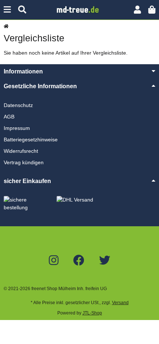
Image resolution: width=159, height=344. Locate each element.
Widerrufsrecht (21, 151)
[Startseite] (6, 26)
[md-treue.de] (79, 9)
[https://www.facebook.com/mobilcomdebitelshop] (79, 260)
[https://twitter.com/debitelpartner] (105, 260)
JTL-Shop (92, 313)
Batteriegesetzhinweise (31, 139)
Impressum (17, 128)
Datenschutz (18, 105)
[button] (137, 10)
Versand (120, 302)
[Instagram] (53, 260)
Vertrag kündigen (24, 162)
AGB (9, 117)
